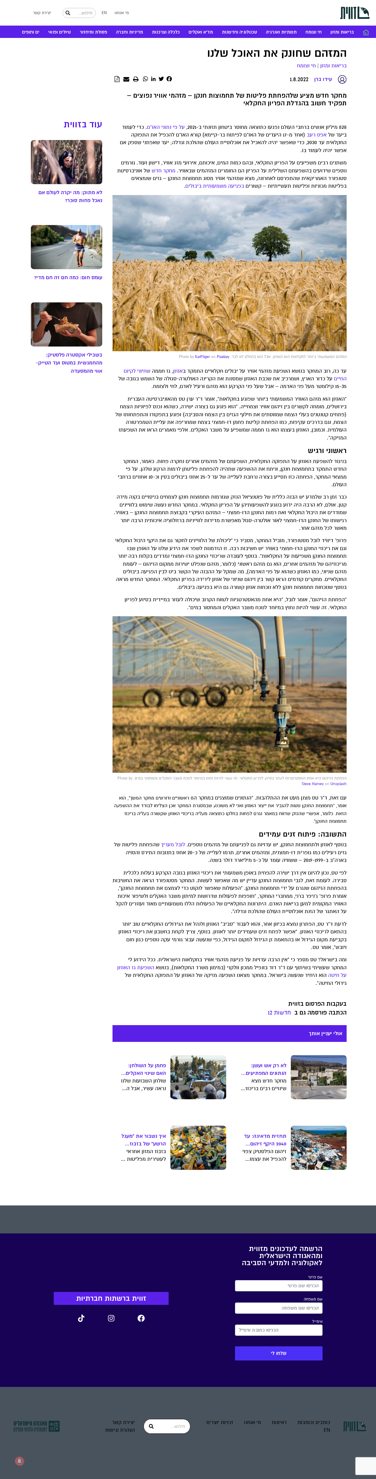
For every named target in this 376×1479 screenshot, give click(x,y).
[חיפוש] (68, 13)
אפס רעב (317, 135)
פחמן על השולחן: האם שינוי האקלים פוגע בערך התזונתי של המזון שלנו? (145, 1069)
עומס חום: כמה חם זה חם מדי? (68, 277)
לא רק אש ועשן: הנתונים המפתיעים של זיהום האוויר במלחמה (266, 1069)
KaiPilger (202, 356)
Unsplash (338, 784)
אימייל (317, 1321)
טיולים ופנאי (59, 32)
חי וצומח (314, 32)
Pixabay (223, 356)
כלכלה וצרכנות (166, 32)
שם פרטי (315, 1277)
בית (365, 32)
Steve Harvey (313, 784)
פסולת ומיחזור (93, 32)
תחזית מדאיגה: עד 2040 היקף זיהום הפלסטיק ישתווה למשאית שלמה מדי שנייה (265, 1140)
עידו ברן (323, 79)
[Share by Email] (126, 79)
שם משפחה (313, 1299)
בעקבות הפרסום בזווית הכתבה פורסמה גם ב (317, 1008)
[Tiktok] (81, 1318)
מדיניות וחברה (129, 32)
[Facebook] (141, 1318)
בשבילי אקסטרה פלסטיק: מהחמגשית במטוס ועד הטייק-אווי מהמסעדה (69, 363)
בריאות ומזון (342, 32)
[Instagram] (111, 1318)
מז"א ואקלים (201, 32)
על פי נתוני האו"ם (166, 127)
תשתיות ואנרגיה (281, 32)
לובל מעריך (173, 845)
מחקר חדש (163, 171)
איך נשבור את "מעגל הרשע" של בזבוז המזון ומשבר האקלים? (143, 1140)
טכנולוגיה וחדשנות (239, 32)
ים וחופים (30, 32)
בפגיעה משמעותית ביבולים (214, 186)
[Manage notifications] (19, 1461)
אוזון (178, 371)
